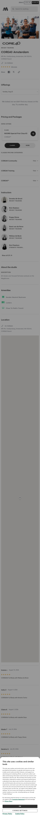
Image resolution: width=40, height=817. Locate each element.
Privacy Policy (8, 801)
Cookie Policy (19, 813)
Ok (20, 806)
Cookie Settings (20, 810)
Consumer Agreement (18, 799)
